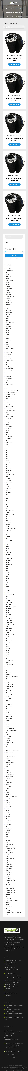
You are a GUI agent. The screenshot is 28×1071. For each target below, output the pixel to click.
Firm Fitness (9, 438)
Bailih (7, 400)
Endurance (8, 772)
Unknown (8, 298)
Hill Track (8, 714)
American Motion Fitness (12, 750)
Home (6, 16)
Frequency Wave (10, 322)
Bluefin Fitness (9, 360)
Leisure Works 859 (14, 95)
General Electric (10, 618)
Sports (7, 454)
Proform (8, 908)
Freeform (8, 688)
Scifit (7, 466)
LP (6, 420)
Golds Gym (8, 854)
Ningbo (7, 556)
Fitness (7, 574)
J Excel (7, 500)
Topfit (7, 402)
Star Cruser (8, 328)
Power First (8, 828)
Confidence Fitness (10, 774)
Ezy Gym (8, 572)
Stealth (7, 638)
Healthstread (9, 436)
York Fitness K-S (10, 888)
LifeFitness (8, 878)
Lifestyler (8, 522)
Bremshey (8, 786)
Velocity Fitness (9, 482)
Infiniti (7, 882)
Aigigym (8, 382)
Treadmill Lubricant (10, 394)
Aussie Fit (8, 364)
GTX (7, 374)
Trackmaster (9, 704)
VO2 (7, 596)
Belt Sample (9, 558)
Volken (7, 444)
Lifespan (8, 886)
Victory (7, 616)
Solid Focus (9, 718)
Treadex (8, 478)
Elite (7, 860)
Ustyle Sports (9, 480)
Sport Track (9, 706)
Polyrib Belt (9, 868)
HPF (7, 680)
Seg (7, 644)
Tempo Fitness (9, 852)
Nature (7, 726)
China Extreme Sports (11, 410)
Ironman (8, 720)
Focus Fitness (9, 398)
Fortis (7, 342)
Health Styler (9, 622)
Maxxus (7, 434)
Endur (7, 626)
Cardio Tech (9, 820)
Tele (7, 448)
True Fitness (9, 824)
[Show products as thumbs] (3, 23)
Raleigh (7, 412)
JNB (7, 582)
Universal (8, 740)
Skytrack (8, 464)
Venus (7, 282)
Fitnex (7, 486)
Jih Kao (7, 498)
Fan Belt (8, 896)
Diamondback (9, 686)
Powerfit (8, 524)
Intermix (8, 536)
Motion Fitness (9, 776)
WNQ (7, 502)
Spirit (7, 818)
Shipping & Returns (10, 963)
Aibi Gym (8, 314)
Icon (7, 308)
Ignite (7, 538)
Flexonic (8, 814)
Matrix (7, 834)
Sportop (8, 678)
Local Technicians (10, 967)
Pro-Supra (8, 630)
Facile (7, 346)
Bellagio (8, 286)
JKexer (7, 808)
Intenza (7, 682)
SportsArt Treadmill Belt (11, 986)
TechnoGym (9, 806)
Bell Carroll (8, 530)
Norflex (7, 754)
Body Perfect (9, 736)
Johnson (8, 832)
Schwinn (8, 662)
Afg (6, 826)
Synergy (8, 648)
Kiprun (7, 424)
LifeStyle (8, 462)
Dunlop (7, 654)
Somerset (8, 458)
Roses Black (9, 564)
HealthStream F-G (10, 848)
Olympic (8, 674)
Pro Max (8, 284)
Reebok (8, 862)
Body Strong (9, 358)
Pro (6, 580)
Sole (7, 766)
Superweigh (9, 302)
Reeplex (8, 456)
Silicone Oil (8, 396)
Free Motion (9, 872)
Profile (7, 810)
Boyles (7, 336)
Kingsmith (8, 608)
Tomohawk (8, 408)
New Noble (8, 552)
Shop (12, 16)
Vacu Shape (9, 378)
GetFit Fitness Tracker (11, 392)
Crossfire (8, 356)
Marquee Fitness (10, 510)
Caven (7, 414)
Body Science (9, 844)
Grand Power (9, 782)
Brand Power (9, 602)
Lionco (7, 422)
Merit (7, 780)
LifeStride (8, 722)
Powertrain (8, 560)
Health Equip (9, 366)
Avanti (7, 876)
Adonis (7, 290)
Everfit (7, 746)
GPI (6, 838)
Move (7, 570)
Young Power (9, 442)
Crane (7, 770)
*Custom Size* (9, 760)
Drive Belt (8, 898)
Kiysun (7, 450)
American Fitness (10, 514)
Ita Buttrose (9, 426)
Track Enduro (9, 446)
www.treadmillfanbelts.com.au (14, 1070)
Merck (7, 548)
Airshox (7, 332)
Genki (7, 334)
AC (6, 504)
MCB (7, 568)
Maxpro (8, 790)
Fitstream (8, 324)
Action (7, 800)
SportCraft (8, 692)
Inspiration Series (10, 296)
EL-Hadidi (8, 428)
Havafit (7, 544)
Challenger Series (10, 756)
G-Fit (7, 372)
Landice (8, 712)
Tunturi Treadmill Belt (11, 993)
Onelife (7, 586)
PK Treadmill (9, 578)
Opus (7, 646)
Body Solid (8, 642)
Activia (7, 316)
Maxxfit (7, 546)
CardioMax (8, 418)
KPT (7, 452)
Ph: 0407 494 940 (10, 1054)
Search (7, 237)
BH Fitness (8, 850)
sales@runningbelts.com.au (13, 1051)
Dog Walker (9, 352)
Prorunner (8, 690)
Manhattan (8, 468)
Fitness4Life (9, 370)
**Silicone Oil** (9, 384)
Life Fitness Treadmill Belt (12, 982)
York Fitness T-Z (10, 858)
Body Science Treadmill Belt (12, 975)
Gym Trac (8, 512)
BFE (7, 588)
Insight (7, 758)
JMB (7, 584)
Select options (14, 64)
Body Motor (9, 694)
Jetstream (8, 804)
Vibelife (7, 278)
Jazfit (7, 846)
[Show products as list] (5, 23)
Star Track (8, 276)
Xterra (7, 610)
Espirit (7, 508)
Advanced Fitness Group (12, 676)
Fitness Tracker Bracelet (12, 390)
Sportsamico (9, 604)
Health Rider (9, 864)
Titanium (8, 404)
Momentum (9, 312)
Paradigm (8, 794)
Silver (7, 272)
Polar (7, 518)
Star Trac (8, 870)
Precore (8, 840)
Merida (7, 650)
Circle (7, 702)
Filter (14, 255)
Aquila (7, 612)
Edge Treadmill (9, 348)
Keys (7, 576)
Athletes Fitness (10, 762)
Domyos (8, 350)
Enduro (7, 506)
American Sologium (11, 606)
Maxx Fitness (9, 628)
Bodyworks (8, 292)
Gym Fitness (9, 620)
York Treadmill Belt (10, 973)
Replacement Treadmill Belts (13, 960)
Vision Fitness (9, 904)
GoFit (7, 768)
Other (7, 734)
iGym (7, 388)
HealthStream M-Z (10, 880)
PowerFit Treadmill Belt (11, 984)
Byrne (7, 338)
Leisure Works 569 (14, 215)
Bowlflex (8, 300)
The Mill (7, 592)
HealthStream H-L (10, 892)
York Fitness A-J (10, 866)
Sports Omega (9, 406)
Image (7, 724)
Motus (7, 658)
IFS (6, 386)
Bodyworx (8, 874)
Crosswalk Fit (9, 354)
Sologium (8, 472)
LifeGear (8, 812)
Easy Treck (8, 294)
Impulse (8, 778)
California (8, 340)
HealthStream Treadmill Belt (13, 978)
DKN (7, 380)
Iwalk (7, 484)
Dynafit (7, 696)
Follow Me (8, 652)
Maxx (7, 566)
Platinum (8, 516)
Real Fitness (9, 492)
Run (7, 476)
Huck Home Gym (10, 540)
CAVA (7, 306)
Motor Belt (8, 894)
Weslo (7, 784)
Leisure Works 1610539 (14, 55)
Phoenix (8, 554)
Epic (7, 836)
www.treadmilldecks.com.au (8, 1067)
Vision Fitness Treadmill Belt (12, 980)
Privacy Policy (9, 965)
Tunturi (7, 822)
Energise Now (9, 660)
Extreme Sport (9, 368)
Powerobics (9, 288)
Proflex (7, 562)
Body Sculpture (10, 594)
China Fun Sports (10, 728)
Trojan (7, 666)
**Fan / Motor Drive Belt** (12, 900)
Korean (7, 494)
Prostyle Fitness (10, 634)
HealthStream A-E (10, 890)
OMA (7, 748)
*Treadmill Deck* (10, 474)
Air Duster (8, 310)
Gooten (8, 590)
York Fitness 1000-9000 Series (13, 796)
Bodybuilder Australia (11, 528)
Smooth (8, 700)
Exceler (7, 430)
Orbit (7, 842)
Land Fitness (9, 526)
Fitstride (8, 788)
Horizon (8, 910)
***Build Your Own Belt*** (12, 730)
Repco (7, 856)
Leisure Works (9, 752)
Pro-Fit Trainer (9, 416)
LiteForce (8, 710)
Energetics (8, 326)
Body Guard (9, 698)
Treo (7, 744)
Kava (7, 532)
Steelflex (8, 816)
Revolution (8, 344)
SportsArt (8, 902)
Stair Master (9, 716)
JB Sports (8, 268)
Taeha (7, 330)
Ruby (7, 432)
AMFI (7, 362)
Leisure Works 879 (14, 175)
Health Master (9, 684)
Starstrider (8, 304)
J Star (7, 496)
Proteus (8, 884)
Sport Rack (8, 640)
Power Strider (9, 280)
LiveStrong (8, 830)
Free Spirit (8, 764)
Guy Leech (8, 376)
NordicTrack (9, 906)
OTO (7, 550)
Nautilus (8, 802)
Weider (7, 632)
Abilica (7, 440)
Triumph (8, 656)
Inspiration (8, 995)
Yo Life (7, 460)
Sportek (8, 320)
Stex (7, 732)
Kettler (7, 670)
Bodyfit (7, 636)
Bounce (8, 600)
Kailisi (7, 708)
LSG (7, 668)
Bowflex (8, 738)
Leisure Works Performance (14, 135)
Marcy (7, 318)
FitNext (7, 274)
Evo (7, 598)
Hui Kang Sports (10, 624)
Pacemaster (9, 614)
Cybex (7, 792)
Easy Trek (8, 488)
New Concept (9, 664)
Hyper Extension (10, 742)
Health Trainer (9, 270)
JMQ (7, 534)
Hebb (7, 542)
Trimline (8, 798)
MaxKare (8, 520)
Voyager (8, 490)
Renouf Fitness (9, 470)
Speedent (8, 672)
